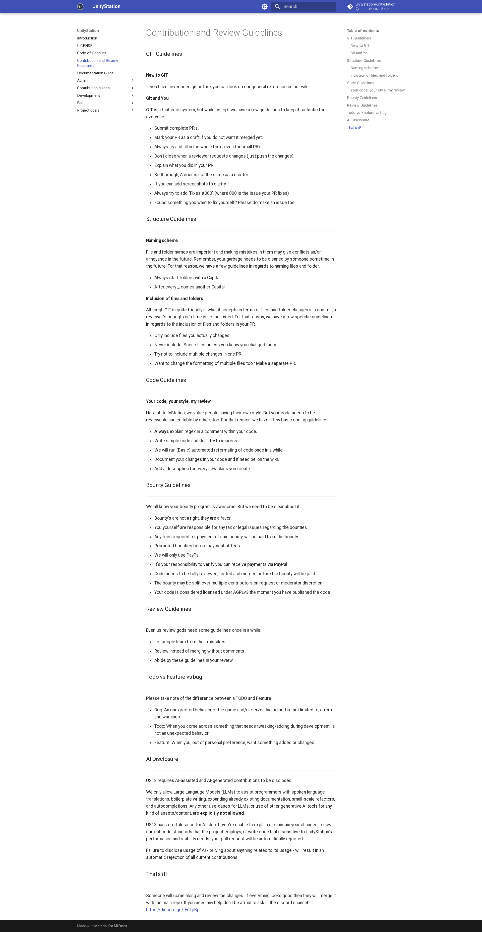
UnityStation (88, 30)
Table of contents (363, 30)
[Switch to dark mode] (264, 6)
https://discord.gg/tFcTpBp (173, 909)
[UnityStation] (80, 6)
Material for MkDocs (110, 926)
